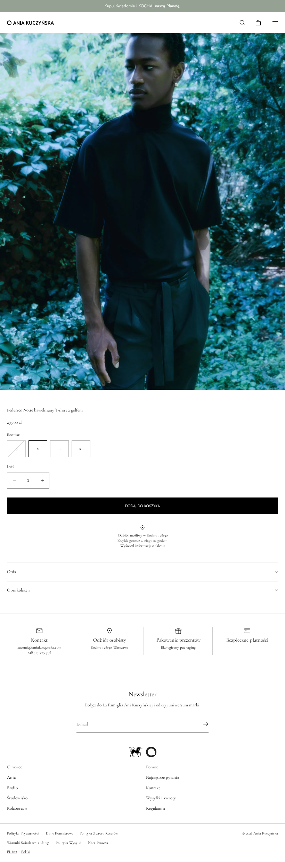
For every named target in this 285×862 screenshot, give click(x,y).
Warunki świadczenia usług (28, 842)
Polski (25, 851)
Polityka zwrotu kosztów (99, 833)
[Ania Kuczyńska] (30, 22)
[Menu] (270, 22)
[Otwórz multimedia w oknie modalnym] (142, 211)
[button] (242, 22)
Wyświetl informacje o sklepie (142, 545)
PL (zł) (12, 851)
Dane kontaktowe (59, 833)
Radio (12, 788)
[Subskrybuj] (200, 724)
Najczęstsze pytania (162, 777)
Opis (11, 571)
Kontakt (153, 788)
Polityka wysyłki (68, 842)
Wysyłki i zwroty (161, 798)
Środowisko (17, 798)
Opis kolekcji (18, 590)
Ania (11, 777)
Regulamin (155, 808)
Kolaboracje (17, 808)
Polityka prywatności (23, 833)
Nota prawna (98, 842)
